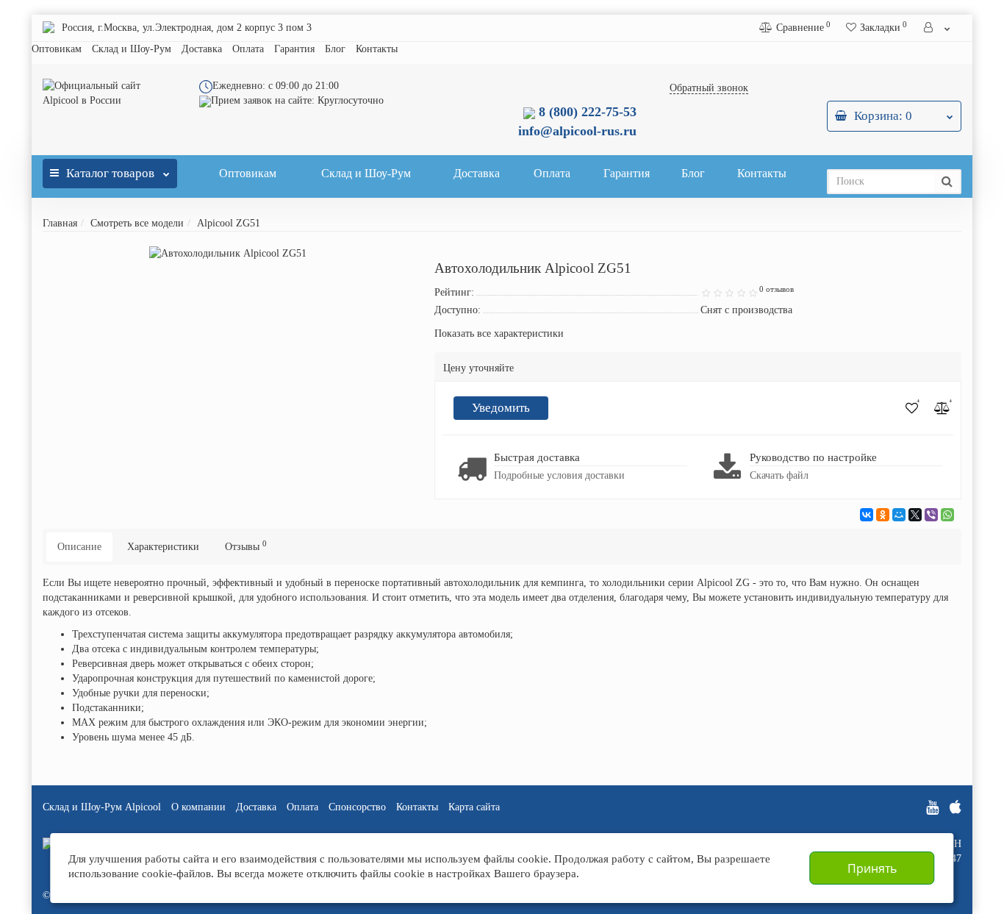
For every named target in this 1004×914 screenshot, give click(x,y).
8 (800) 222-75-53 (586, 111)
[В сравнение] (942, 408)
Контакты (377, 48)
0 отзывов (776, 289)
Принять (872, 868)
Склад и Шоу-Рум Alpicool (102, 807)
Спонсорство (357, 807)
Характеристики (163, 546)
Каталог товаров (110, 173)
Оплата (248, 48)
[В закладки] (912, 408)
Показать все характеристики (499, 334)
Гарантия (294, 48)
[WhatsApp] (947, 514)
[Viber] (931, 514)
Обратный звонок (709, 87)
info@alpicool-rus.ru (577, 131)
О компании (198, 807)
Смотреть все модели (137, 223)
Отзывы (246, 546)
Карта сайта (474, 807)
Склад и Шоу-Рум (131, 48)
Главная (60, 223)
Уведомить (501, 408)
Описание (79, 546)
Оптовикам (57, 48)
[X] (915, 514)
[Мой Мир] (899, 514)
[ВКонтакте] (866, 514)
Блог (335, 48)
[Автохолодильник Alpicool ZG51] (227, 253)
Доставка (202, 48)
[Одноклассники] (882, 514)
